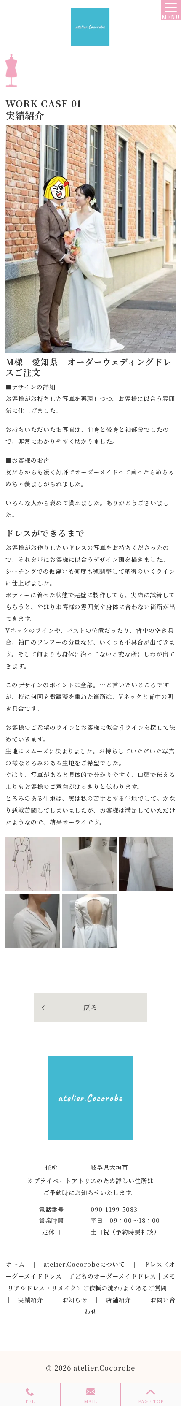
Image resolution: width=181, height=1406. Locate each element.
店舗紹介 (118, 1299)
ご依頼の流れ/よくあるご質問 (125, 1288)
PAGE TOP (151, 1401)
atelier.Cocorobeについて (84, 1264)
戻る (90, 1007)
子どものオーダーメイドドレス (112, 1276)
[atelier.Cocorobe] (90, 27)
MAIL (90, 1401)
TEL (30, 1401)
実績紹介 (30, 1299)
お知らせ (75, 1299)
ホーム (15, 1264)
